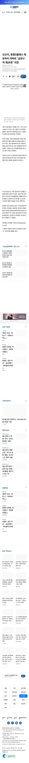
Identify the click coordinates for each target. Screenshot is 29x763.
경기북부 (5, 700)
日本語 (12, 748)
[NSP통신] (14, 7)
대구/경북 (23, 688)
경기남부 (23, 696)
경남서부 (23, 703)
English (8, 748)
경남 (14, 703)
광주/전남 (14, 692)
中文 (16, 748)
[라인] (13, 76)
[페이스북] (3, 76)
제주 (6, 707)
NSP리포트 (17, 12)
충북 (23, 700)
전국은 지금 (9, 12)
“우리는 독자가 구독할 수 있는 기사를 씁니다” (14, 2)
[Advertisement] (14, 177)
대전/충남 (23, 692)
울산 (6, 696)
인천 (6, 692)
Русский (20, 748)
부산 (14, 688)
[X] (6, 76)
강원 (14, 700)
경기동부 (14, 696)
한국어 (3, 748)
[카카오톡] (10, 76)
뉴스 (3, 12)
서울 (6, 688)
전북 (6, 703)
